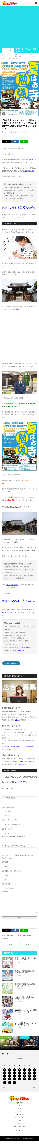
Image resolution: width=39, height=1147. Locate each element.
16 (9, 1076)
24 (14, 1079)
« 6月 (4, 1088)
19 (24, 1076)
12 (24, 1073)
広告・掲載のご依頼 (19, 1126)
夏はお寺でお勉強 (28, 171)
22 (4, 1079)
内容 (5, 891)
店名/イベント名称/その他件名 (13, 836)
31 (14, 1082)
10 (14, 1073)
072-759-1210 (26, 647)
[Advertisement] (19, 27)
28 (34, 1079)
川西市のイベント (14, 935)
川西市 (6, 938)
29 (4, 1082)
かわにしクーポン (19, 761)
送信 (19, 917)
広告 (16, 720)
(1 (3, 749)
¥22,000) (8, 749)
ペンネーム (7, 788)
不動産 (19, 1120)
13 (29, 1073)
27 (29, 1079)
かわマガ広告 (19, 1114)
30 (9, 1082)
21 (34, 1076)
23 (9, 1079)
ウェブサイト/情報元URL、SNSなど (13, 846)
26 (24, 1079)
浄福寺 (13, 159)
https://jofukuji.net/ (18, 650)
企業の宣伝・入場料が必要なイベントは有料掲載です (19, 746)
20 (29, 1076)
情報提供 (19, 1123)
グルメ (19, 1106)
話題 (19, 1108)
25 (19, 1079)
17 (14, 1076)
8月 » (35, 1088)
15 (4, 1076)
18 (19, 1076)
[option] (10, 1043)
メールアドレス (9, 798)
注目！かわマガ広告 (25, 935)
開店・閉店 (19, 1103)
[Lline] (24, 141)
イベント (8, 50)
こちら (21, 644)
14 (34, 1073)
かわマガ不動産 (17, 764)
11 (19, 1073)
